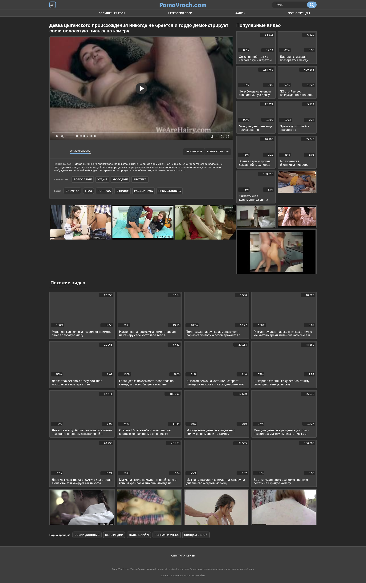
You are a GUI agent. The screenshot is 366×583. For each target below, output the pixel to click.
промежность (169, 190)
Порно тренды (299, 13)
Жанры (240, 13)
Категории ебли (180, 13)
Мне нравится (55, 151)
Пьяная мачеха (167, 534)
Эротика (140, 179)
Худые (102, 179)
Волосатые (83, 179)
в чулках (72, 190)
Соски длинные (87, 534)
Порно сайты (198, 575)
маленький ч (139, 534)
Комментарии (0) (218, 151)
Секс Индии (114, 534)
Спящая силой (196, 534)
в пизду (122, 190)
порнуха (104, 190)
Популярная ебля (112, 13)
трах (88, 190)
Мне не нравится (64, 151)
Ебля (56, 13)
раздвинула (143, 190)
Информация (193, 151)
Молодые (120, 179)
